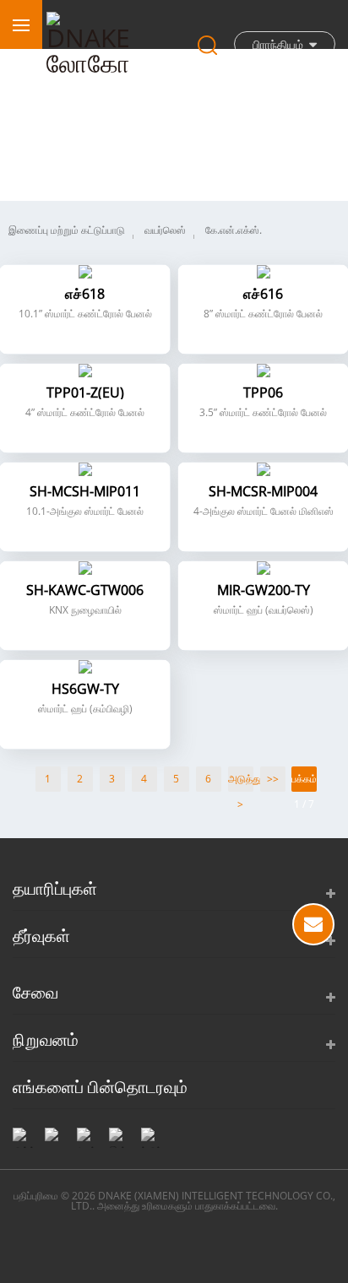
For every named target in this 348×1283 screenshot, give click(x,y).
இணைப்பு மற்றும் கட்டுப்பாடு (66, 230)
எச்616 (263, 293)
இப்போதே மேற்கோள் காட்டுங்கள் (313, 924)
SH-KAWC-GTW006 (85, 590)
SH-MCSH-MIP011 (85, 491)
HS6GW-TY (85, 689)
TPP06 (263, 392)
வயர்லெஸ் (165, 230)
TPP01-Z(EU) (85, 392)
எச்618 (85, 293)
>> (273, 778)
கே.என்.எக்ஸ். (233, 230)
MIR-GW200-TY (263, 590)
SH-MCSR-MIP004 (263, 491)
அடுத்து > (240, 781)
